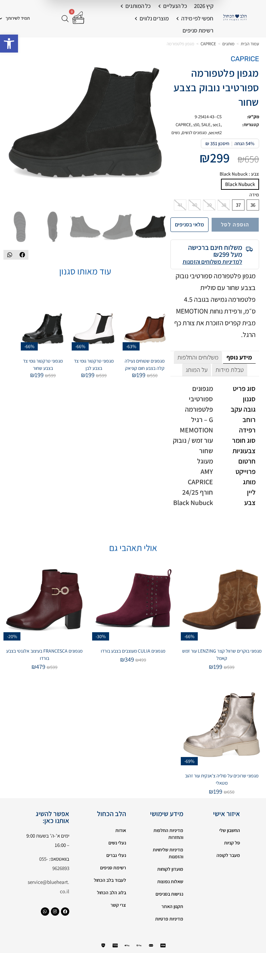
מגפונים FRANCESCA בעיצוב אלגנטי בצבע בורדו (44, 654)
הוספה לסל (235, 224)
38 (223, 205)
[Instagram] (55, 911)
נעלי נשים (117, 843)
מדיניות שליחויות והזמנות (168, 853)
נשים (175, 133)
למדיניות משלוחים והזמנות (212, 261)
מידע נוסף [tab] (239, 357)
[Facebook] (65, 911)
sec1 (217, 125)
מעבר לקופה (228, 855)
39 (209, 205)
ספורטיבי (201, 398)
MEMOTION (196, 430)
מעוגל (205, 461)
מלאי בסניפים (189, 224)
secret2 (215, 133)
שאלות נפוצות (170, 881)
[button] (9, 44)
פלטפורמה (199, 409)
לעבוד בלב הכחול (110, 880)
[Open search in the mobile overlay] (66, 18)
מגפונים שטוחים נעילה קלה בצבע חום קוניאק (145, 364)
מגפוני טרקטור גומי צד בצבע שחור (43, 364)
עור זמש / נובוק (193, 440)
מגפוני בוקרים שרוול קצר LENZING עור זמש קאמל (221, 654)
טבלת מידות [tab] (229, 370)
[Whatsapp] (45, 911)
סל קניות (232, 843)
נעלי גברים (116, 855)
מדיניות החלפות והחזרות (168, 833)
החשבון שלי (229, 830)
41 (180, 205)
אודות (120, 830)
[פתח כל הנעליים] (159, 6)
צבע (239, 174)
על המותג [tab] (196, 370)
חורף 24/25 (197, 492)
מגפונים (202, 388)
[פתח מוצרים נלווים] (136, 18)
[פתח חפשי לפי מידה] (177, 18)
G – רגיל (202, 419)
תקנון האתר (172, 906)
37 (238, 205)
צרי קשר (118, 905)
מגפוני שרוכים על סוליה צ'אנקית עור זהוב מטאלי (221, 779)
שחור (206, 450)
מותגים (228, 44)
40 (194, 205)
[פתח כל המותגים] (122, 6)
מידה (254, 195)
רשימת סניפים (113, 868)
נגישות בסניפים (169, 894)
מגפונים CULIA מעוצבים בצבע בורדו (133, 651)
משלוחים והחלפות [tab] (198, 357)
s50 (196, 125)
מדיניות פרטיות (169, 919)
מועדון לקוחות (170, 869)
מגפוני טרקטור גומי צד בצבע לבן (94, 364)
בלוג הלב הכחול (111, 892)
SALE (206, 125)
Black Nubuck (240, 184)
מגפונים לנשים (194, 133)
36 (252, 205)
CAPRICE (208, 44)
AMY (207, 471)
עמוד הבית (250, 44)
